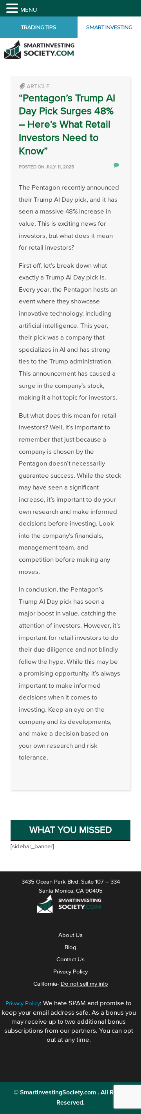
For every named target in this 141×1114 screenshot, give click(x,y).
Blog (70, 959)
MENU (28, 9)
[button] (13, 9)
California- (70, 996)
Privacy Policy (70, 984)
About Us (70, 947)
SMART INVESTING (111, 34)
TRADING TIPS (39, 34)
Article (38, 98)
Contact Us (70, 971)
